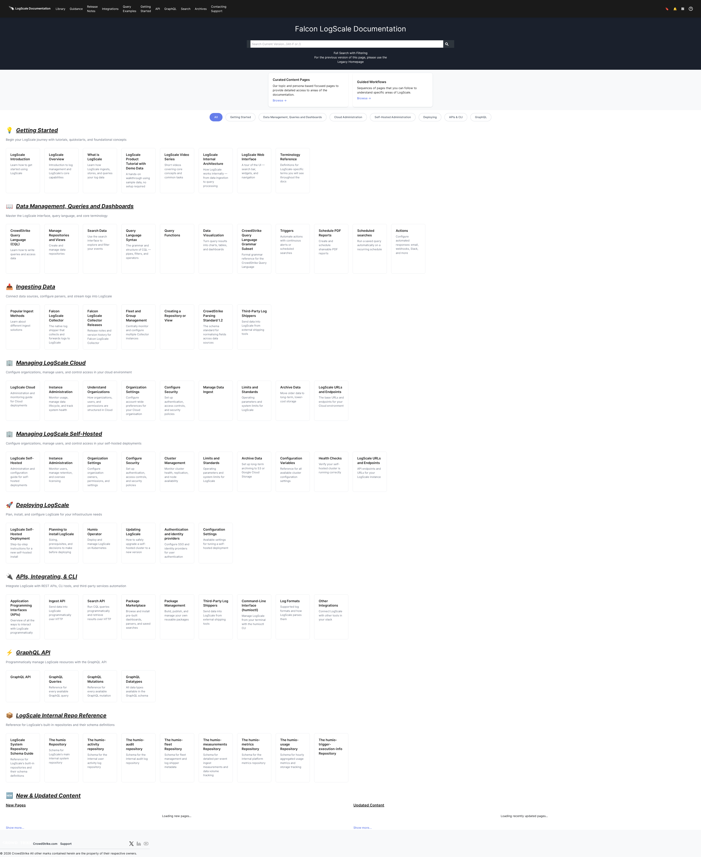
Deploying (430, 117)
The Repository (215, 744)
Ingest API (57, 601)
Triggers (287, 231)
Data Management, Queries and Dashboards (292, 117)
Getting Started (146, 9)
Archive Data (290, 387)
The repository (96, 744)
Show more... (15, 827)
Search (185, 9)
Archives (201, 9)
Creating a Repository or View (175, 315)
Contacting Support (218, 9)
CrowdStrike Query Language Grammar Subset (252, 240)
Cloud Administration (348, 117)
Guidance (76, 9)
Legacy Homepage (351, 62)
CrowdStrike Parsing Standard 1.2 (213, 315)
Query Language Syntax (133, 235)
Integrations (110, 9)
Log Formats (290, 601)
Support (66, 844)
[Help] (690, 9)
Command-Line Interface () (254, 605)
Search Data (97, 231)
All (216, 117)
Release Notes (92, 9)
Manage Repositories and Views (59, 235)
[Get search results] (447, 44)
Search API (96, 601)
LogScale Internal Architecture (213, 159)
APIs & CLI (456, 117)
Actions (402, 231)
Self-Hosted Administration (393, 117)
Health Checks (330, 458)
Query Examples (129, 9)
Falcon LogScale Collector (56, 315)
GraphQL (170, 9)
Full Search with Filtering (350, 53)
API (157, 9)
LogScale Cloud (22, 387)
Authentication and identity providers (176, 534)
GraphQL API (20, 677)
